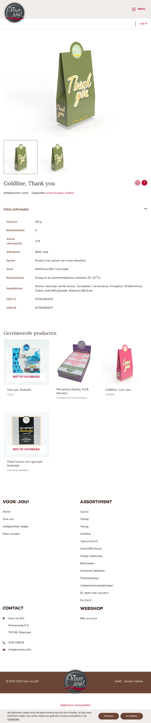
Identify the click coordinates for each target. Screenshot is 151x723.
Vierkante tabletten (92, 571)
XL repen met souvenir (94, 593)
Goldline (69, 193)
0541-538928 (16, 642)
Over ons (8, 519)
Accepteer (131, 716)
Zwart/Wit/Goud (90, 548)
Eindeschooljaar (55, 193)
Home (6, 511)
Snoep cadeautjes (91, 556)
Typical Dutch (89, 541)
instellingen (13, 719)
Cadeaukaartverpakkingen (96, 585)
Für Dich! (86, 600)
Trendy (84, 519)
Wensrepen (87, 563)
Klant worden (11, 534)
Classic (84, 511)
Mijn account (88, 618)
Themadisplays (89, 578)
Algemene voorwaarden (75, 705)
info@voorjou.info (19, 649)
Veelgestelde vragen (16, 526)
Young (84, 526)
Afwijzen (108, 716)
